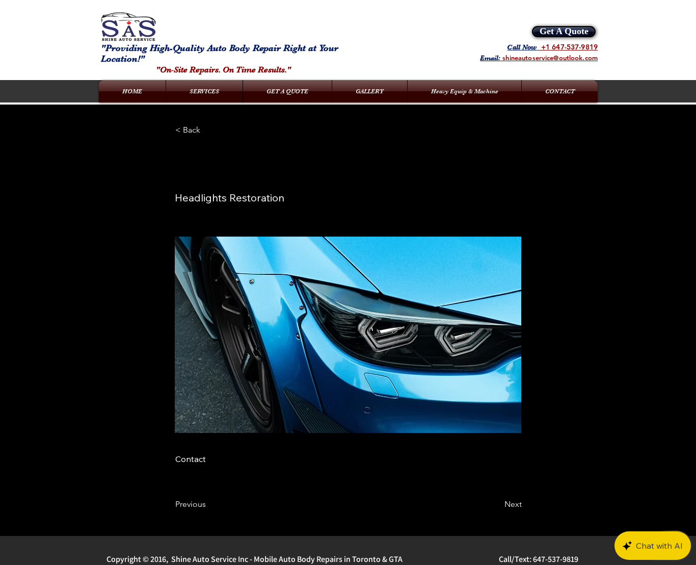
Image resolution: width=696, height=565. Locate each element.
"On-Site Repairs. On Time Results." (223, 69)
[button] (209, 130)
